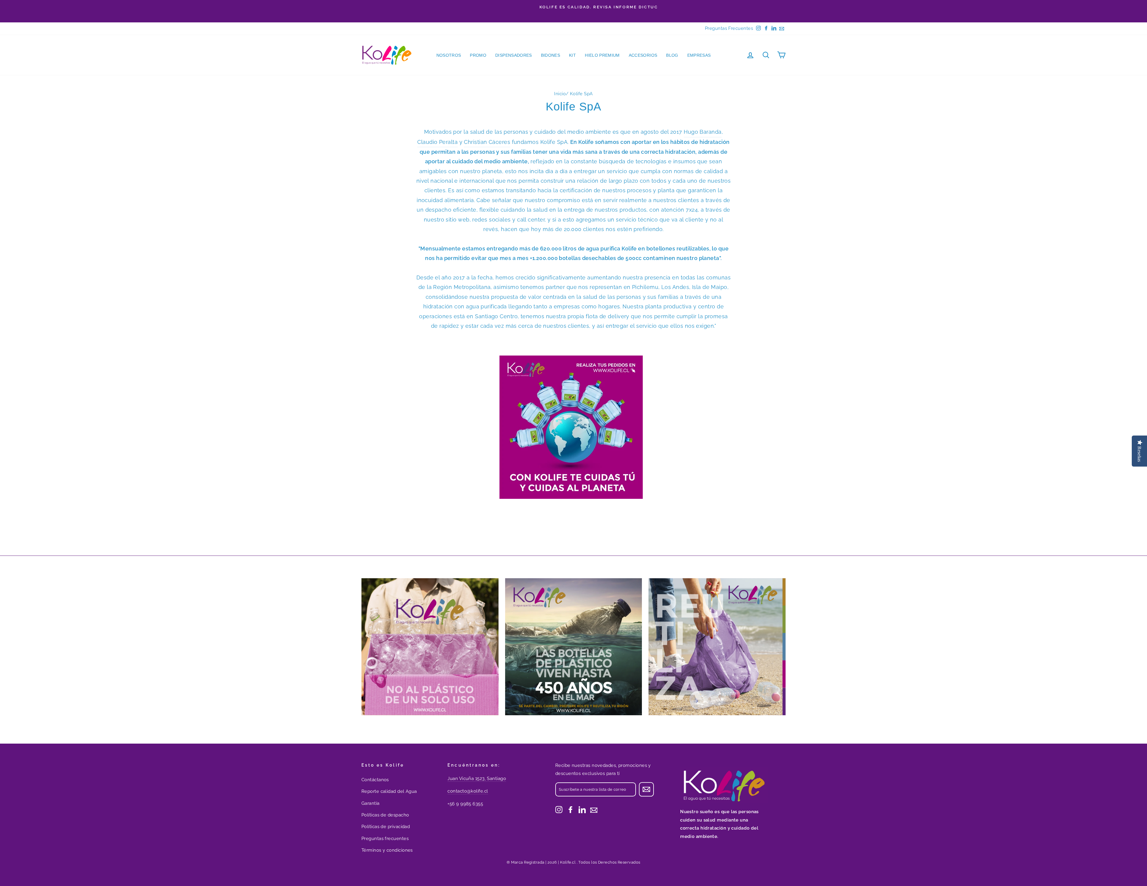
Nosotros (448, 55)
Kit (572, 55)
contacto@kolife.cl (467, 791)
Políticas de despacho (385, 815)
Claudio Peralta (437, 142)
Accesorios (643, 55)
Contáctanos (375, 779)
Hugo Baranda (702, 132)
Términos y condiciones (387, 850)
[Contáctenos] (593, 809)
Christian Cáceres (487, 142)
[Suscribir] (646, 789)
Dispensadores (513, 55)
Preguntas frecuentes (385, 838)
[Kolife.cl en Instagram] (558, 809)
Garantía (370, 803)
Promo (478, 55)
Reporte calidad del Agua (389, 791)
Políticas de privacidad (385, 826)
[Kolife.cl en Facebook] (570, 809)
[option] (573, 7)
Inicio (560, 93)
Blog (672, 55)
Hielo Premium (602, 55)
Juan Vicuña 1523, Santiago (476, 778)
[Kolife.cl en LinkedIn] (582, 809)
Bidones (550, 55)
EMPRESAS (699, 55)
